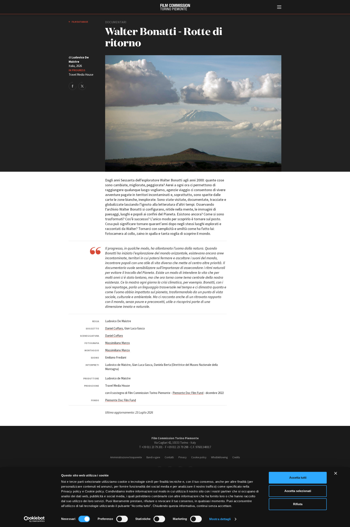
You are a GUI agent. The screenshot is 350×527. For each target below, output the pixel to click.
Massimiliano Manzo (117, 343)
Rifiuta (297, 504)
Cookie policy (198, 457)
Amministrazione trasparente (126, 457)
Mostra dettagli (220, 519)
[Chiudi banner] (335, 473)
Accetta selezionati (297, 491)
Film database (79, 21)
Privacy (182, 457)
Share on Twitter (82, 85)
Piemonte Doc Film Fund (188, 393)
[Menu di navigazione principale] (279, 7)
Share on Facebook (72, 85)
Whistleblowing (219, 457)
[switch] (122, 519)
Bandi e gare (153, 457)
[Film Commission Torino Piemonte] (175, 7)
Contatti (169, 457)
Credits (236, 457)
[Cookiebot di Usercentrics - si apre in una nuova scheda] (34, 519)
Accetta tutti (297, 477)
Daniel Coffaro (114, 328)
